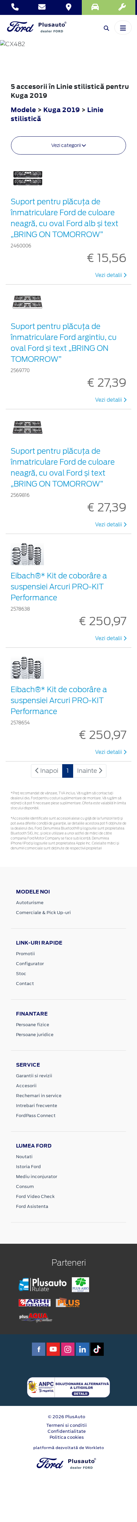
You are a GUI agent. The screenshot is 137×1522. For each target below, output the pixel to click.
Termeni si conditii (66, 1425)
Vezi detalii (109, 275)
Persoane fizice (32, 1025)
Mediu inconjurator (36, 1176)
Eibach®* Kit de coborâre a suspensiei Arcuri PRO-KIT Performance (59, 586)
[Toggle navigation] (123, 27)
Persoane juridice (35, 1034)
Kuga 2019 (61, 109)
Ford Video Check (35, 1196)
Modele (23, 109)
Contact (25, 983)
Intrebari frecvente (36, 1105)
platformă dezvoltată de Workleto (68, 1447)
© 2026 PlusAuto (66, 1417)
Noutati (24, 1157)
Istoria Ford (28, 1166)
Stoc (21, 973)
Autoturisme (30, 902)
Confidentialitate (67, 1431)
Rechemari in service (39, 1095)
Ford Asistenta (32, 1206)
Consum (25, 1186)
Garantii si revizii (34, 1076)
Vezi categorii (66, 145)
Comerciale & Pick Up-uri (43, 912)
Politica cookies (67, 1437)
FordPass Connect (36, 1115)
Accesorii (26, 1086)
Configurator (30, 963)
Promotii (25, 954)
